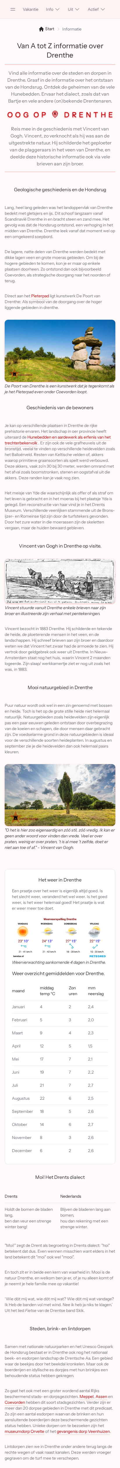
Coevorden (15, 1402)
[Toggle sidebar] (13, 9)
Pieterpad (40, 295)
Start (49, 28)
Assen (101, 1396)
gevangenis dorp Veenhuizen (83, 1431)
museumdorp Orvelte (24, 1431)
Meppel (86, 1396)
